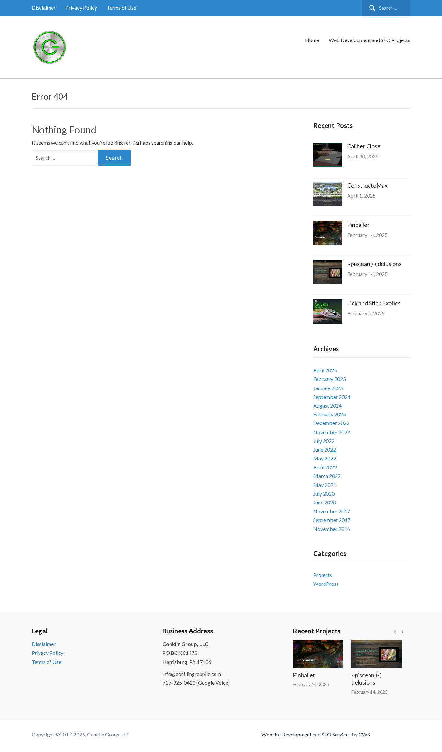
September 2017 (331, 520)
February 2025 (329, 379)
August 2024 (327, 405)
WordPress (325, 584)
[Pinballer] (311, 654)
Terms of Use (121, 8)
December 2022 (331, 423)
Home (312, 40)
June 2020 (324, 502)
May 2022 (324, 458)
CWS (364, 734)
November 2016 (331, 529)
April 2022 (325, 467)
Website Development (286, 734)
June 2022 (324, 449)
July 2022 (324, 441)
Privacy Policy (81, 8)
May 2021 (324, 485)
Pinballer (358, 224)
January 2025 (328, 388)
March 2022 (327, 476)
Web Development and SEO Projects (369, 40)
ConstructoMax (367, 185)
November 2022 (331, 432)
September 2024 (331, 397)
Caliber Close (364, 146)
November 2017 (331, 511)
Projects (322, 575)
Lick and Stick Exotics (374, 303)
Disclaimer (44, 8)
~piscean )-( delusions (374, 263)
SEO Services (336, 734)
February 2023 (329, 414)
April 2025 (325, 370)
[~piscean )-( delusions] (370, 654)
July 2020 (324, 494)
